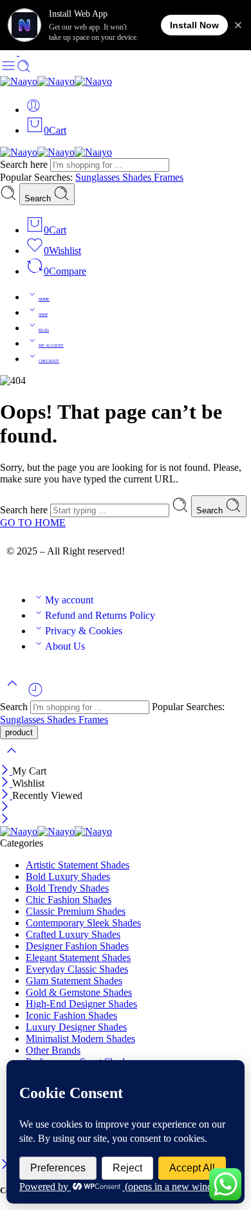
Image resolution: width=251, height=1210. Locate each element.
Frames (168, 177)
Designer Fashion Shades (77, 945)
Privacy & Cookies (83, 630)
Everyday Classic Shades (77, 969)
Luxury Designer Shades (76, 1027)
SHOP (43, 314)
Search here (25, 164)
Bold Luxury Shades (68, 876)
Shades (138, 177)
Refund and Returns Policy (100, 615)
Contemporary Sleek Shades (83, 922)
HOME (44, 299)
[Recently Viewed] (35, 694)
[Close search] (11, 758)
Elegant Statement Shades (78, 957)
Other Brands (53, 1050)
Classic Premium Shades (76, 911)
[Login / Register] (33, 109)
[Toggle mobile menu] (8, 69)
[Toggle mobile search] (24, 69)
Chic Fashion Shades (68, 899)
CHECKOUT (49, 361)
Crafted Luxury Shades (73, 934)
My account (69, 599)
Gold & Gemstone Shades (79, 992)
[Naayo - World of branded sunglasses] (56, 81)
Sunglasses (98, 177)
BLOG (44, 330)
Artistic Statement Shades (77, 864)
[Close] (6, 770)
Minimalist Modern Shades (80, 1038)
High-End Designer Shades (81, 1003)
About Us (65, 646)
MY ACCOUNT (51, 345)
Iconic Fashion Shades (71, 1015)
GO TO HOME (33, 522)
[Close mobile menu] (5, 819)
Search (38, 198)
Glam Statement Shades (74, 980)
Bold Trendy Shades (67, 888)
